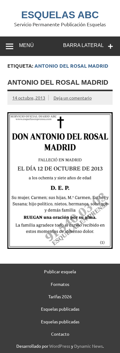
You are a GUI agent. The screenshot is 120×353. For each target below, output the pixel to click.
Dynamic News (88, 346)
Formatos (60, 284)
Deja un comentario (73, 97)
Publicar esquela (60, 271)
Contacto (60, 334)
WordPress (59, 346)
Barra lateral (83, 45)
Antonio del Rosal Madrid (57, 82)
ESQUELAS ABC (60, 14)
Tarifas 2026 (60, 296)
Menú (26, 45)
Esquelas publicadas (60, 309)
